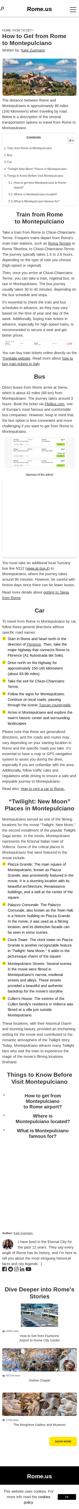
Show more (63, 1441)
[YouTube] (28, 1270)
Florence (34, 644)
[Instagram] (16, 1270)
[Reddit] (10, 1270)
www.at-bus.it (38, 568)
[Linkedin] (22, 1270)
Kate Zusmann (33, 50)
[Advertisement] (39, 517)
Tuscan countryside (55, 705)
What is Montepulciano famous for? (37, 201)
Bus (9, 155)
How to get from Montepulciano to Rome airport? (40, 185)
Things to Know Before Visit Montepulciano (35, 175)
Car (9, 162)
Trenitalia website (16, 358)
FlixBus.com (54, 404)
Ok (67, 1496)
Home (6, 30)
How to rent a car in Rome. (43, 789)
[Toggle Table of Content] (69, 140)
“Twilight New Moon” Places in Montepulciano (37, 169)
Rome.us (39, 9)
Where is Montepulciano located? (35, 194)
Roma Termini (59, 243)
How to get (22, 30)
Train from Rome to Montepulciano (29, 148)
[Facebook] (4, 1270)
